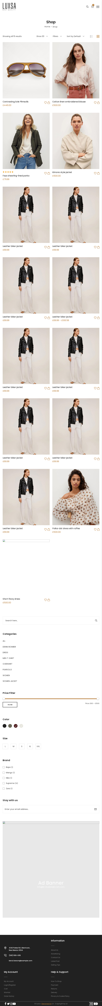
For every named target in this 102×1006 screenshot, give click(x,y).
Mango (9, 772)
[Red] (16, 725)
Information (58, 940)
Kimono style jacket (62, 172)
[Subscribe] (95, 809)
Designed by (46, 1004)
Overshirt (7, 664)
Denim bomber (9, 646)
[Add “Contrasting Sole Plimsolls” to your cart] (49, 102)
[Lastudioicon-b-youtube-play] (14, 1003)
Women (6, 675)
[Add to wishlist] (45, 102)
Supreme (10, 783)
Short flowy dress (11, 598)
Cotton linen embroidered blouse (69, 101)
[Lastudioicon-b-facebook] (5, 1003)
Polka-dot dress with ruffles (66, 528)
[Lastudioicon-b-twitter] (8, 1003)
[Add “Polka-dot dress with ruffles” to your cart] (98, 529)
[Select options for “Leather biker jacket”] (98, 247)
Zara (8, 788)
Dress (5, 652)
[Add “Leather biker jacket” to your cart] (49, 247)
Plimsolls (7, 669)
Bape (8, 767)
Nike (8, 778)
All (4, 641)
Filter (10, 705)
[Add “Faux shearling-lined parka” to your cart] (49, 173)
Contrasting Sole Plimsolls (15, 101)
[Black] (4, 725)
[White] (21, 725)
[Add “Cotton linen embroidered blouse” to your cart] (98, 102)
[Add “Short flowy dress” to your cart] (49, 600)
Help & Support (59, 972)
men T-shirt (8, 658)
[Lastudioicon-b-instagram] (11, 1003)
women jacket (10, 681)
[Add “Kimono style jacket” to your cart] (98, 173)
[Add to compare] (26, 76)
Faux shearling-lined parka (16, 175)
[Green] (10, 725)
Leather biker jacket (13, 246)
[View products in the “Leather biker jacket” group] (98, 317)
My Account (11, 972)
